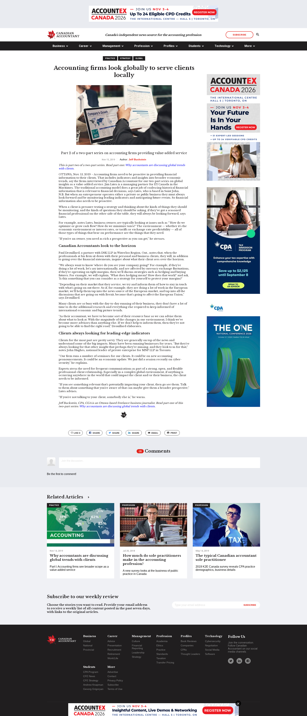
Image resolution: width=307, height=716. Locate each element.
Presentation (114, 645)
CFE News (89, 676)
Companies (187, 645)
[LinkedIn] (239, 661)
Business (59, 46)
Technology (222, 46)
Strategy (125, 58)
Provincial (88, 649)
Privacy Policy (115, 680)
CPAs (184, 649)
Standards (162, 654)
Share (96, 433)
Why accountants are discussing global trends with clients (117, 406)
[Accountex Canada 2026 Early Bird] (153, 14)
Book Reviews (188, 641)
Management (111, 46)
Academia (162, 641)
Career (83, 46)
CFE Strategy (90, 680)
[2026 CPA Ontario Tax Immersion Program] (233, 243)
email (154, 433)
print (174, 433)
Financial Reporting (137, 647)
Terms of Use (114, 689)
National (87, 645)
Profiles (169, 46)
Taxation (161, 658)
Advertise (112, 671)
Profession (142, 46)
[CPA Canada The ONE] (233, 356)
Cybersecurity (212, 641)
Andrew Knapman (93, 684)
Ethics (159, 645)
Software (210, 654)
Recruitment (114, 649)
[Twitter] (231, 661)
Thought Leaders (190, 654)
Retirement (113, 654)
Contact (111, 676)
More (248, 46)
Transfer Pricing (165, 662)
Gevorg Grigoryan (93, 689)
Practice (110, 58)
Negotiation (211, 645)
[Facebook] (248, 661)
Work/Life (112, 658)
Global (139, 58)
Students (194, 46)
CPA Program (90, 671)
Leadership (138, 652)
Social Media (212, 649)
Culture (136, 641)
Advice (111, 641)
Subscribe (239, 34)
